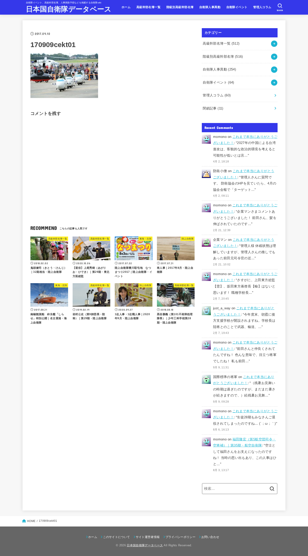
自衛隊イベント (237, 7)
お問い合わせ (210, 537)
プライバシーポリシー (180, 537)
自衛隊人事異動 (210, 7)
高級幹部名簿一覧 (148, 7)
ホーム (126, 7)
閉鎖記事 (213, 108)
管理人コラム (262, 7)
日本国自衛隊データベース (69, 9)
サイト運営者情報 (148, 537)
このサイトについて (116, 537)
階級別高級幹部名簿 (180, 7)
